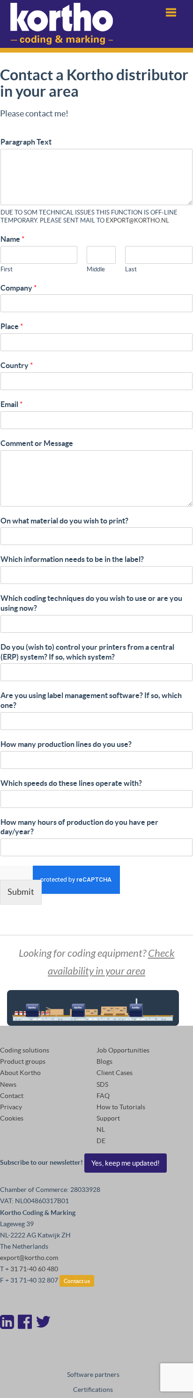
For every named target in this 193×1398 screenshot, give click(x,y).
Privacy (11, 1107)
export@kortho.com (29, 1257)
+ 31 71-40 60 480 (31, 1269)
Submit (20, 892)
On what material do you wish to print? (64, 520)
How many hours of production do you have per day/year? (79, 827)
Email (11, 404)
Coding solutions (24, 1050)
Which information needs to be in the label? (72, 559)
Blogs (104, 1061)
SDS (102, 1084)
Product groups (22, 1061)
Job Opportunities (122, 1050)
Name (12, 239)
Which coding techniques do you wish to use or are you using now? (91, 603)
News (8, 1084)
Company (18, 288)
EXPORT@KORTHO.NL (137, 220)
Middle (96, 269)
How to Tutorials (120, 1107)
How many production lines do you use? (66, 744)
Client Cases (114, 1072)
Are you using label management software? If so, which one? (91, 700)
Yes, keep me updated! (125, 1163)
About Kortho (20, 1072)
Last (131, 269)
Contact (11, 1095)
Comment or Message (36, 443)
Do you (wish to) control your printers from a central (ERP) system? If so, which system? (87, 652)
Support (108, 1118)
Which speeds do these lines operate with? (71, 783)
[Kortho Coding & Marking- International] (61, 24)
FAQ (103, 1095)
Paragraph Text (26, 142)
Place (11, 326)
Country (16, 365)
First (6, 269)
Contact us (77, 1281)
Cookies (11, 1118)
